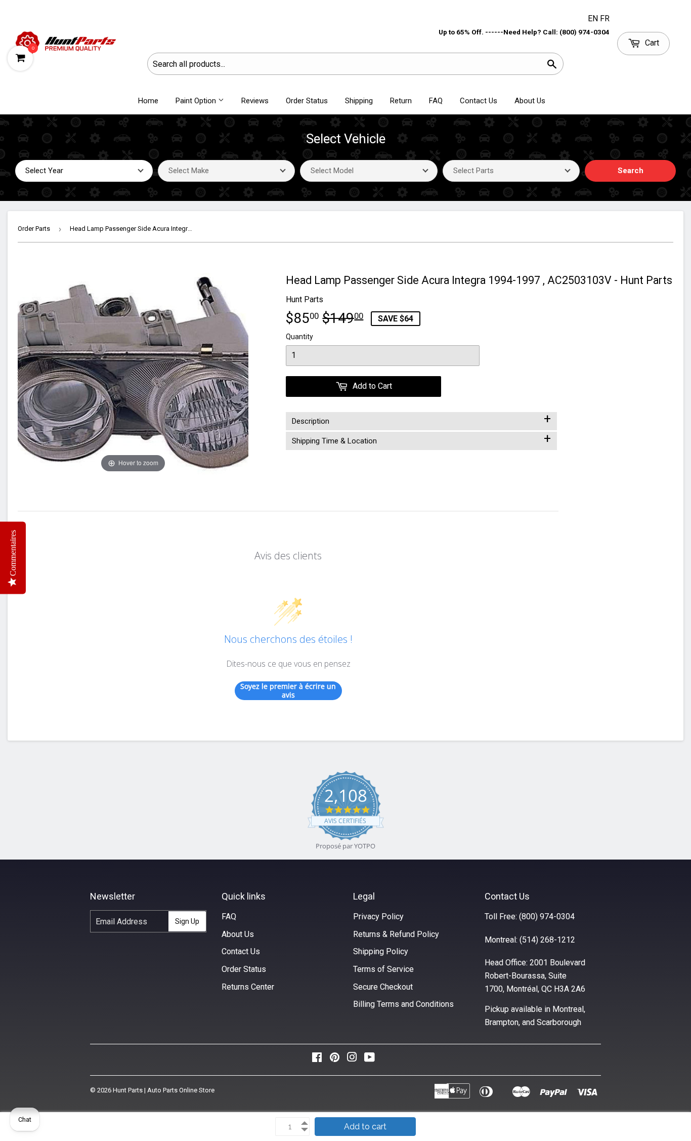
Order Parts (34, 228)
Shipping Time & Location (421, 439)
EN (594, 18)
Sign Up (187, 921)
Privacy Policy (378, 916)
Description (421, 419)
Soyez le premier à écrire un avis (288, 690)
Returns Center (248, 987)
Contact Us (478, 100)
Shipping (359, 100)
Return (401, 100)
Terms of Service (383, 969)
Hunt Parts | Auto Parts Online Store (163, 1090)
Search (630, 170)
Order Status (307, 100)
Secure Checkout (383, 987)
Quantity (299, 337)
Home (148, 100)
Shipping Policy (380, 951)
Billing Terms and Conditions (403, 1004)
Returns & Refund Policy (396, 934)
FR (605, 18)
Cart (651, 43)
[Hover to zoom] (133, 373)
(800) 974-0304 (547, 916)
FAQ (436, 100)
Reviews (255, 100)
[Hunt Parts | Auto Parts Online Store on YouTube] (369, 1060)
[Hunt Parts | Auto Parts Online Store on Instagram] (352, 1060)
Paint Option (197, 100)
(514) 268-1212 (547, 940)
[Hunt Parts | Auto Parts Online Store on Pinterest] (334, 1060)
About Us (529, 100)
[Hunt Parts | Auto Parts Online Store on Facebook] (317, 1060)
